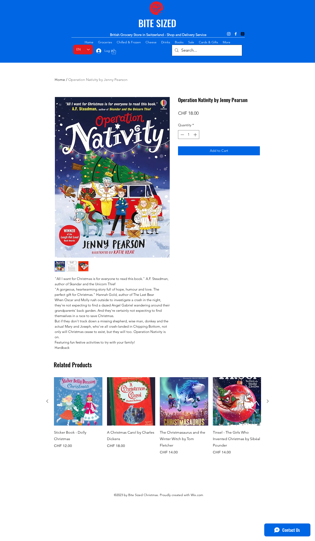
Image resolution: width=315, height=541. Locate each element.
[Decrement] (182, 134)
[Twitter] (242, 34)
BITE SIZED (157, 23)
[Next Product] (267, 401)
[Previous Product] (47, 401)
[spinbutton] (189, 134)
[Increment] (196, 134)
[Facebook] (235, 34)
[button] (114, 51)
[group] (157, 416)
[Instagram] (228, 34)
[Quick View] (78, 401)
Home (60, 79)
